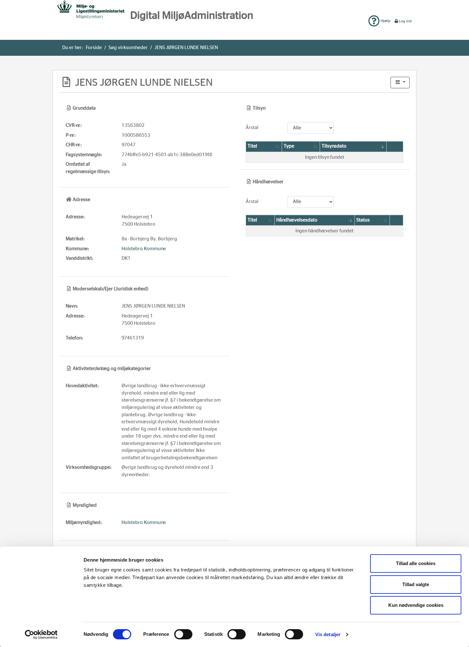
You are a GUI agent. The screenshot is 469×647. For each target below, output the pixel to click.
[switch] (183, 634)
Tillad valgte (415, 584)
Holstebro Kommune (144, 248)
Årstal (252, 127)
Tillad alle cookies (415, 563)
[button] (400, 83)
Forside (94, 47)
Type (289, 146)
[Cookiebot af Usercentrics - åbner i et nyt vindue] (41, 634)
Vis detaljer (327, 634)
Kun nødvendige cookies (415, 605)
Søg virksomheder (128, 47)
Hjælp (385, 21)
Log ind (405, 21)
